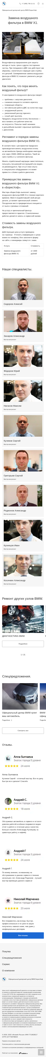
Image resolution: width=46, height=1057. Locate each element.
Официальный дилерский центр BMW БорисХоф (19, 10)
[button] (7, 703)
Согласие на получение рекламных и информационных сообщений (22, 1047)
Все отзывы (23, 935)
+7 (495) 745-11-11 (28, 3)
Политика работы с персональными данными (16, 1044)
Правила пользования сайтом (11, 1041)
